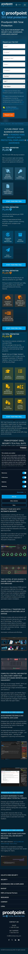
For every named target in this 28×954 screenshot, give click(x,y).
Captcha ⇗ (8, 110)
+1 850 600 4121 (14, 932)
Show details (20, 492)
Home (2, 123)
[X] (12, 940)
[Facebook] (9, 940)
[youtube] (19, 940)
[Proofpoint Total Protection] (7, 4)
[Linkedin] (15, 940)
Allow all (14, 496)
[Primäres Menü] (25, 5)
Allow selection (14, 500)
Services (8, 123)
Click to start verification (12, 108)
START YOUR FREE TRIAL (14, 201)
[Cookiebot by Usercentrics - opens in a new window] (20, 448)
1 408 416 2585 (14, 927)
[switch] (24, 477)
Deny (14, 505)
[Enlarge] (25, 546)
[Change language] (18, 5)
